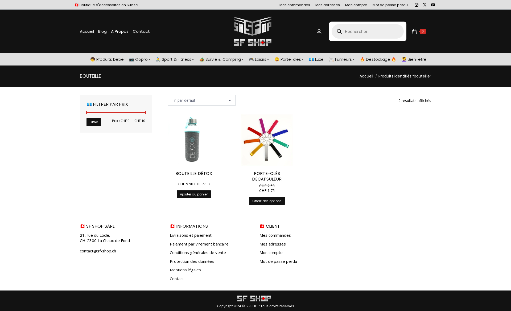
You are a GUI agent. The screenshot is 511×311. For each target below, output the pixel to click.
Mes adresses (272, 244)
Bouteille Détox (193, 173)
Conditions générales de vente (198, 252)
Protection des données (192, 261)
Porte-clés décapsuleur (267, 176)
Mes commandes (275, 235)
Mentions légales (185, 269)
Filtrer (94, 122)
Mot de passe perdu (278, 261)
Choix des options (267, 201)
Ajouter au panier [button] (194, 194)
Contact (177, 278)
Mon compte (271, 252)
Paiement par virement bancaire (199, 244)
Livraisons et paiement (191, 235)
